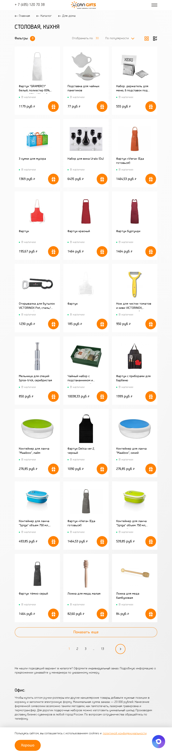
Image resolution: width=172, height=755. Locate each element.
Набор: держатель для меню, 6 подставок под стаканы (132, 89)
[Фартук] (37, 211)
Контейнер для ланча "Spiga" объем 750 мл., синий (34, 524)
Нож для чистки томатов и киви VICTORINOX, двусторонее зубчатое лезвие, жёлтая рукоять (133, 306)
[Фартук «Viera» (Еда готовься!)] (135, 139)
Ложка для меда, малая (84, 593)
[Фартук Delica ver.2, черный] (86, 429)
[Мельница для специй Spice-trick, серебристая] (37, 356)
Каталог (46, 16)
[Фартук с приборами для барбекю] (135, 356)
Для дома (69, 16)
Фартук (24, 231)
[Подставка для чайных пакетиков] (86, 66)
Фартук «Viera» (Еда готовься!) (130, 161)
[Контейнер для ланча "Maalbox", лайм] (37, 429)
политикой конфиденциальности (125, 733)
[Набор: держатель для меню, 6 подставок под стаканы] (135, 66)
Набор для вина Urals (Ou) (86, 158)
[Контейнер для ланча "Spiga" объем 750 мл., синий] (37, 501)
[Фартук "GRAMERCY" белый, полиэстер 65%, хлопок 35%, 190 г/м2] (37, 66)
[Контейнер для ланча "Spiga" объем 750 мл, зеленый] (135, 501)
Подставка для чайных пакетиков (83, 88)
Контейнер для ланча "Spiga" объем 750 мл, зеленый (131, 524)
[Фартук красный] (86, 211)
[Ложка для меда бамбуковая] (135, 574)
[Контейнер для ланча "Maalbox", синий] (135, 429)
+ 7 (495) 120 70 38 (30, 5)
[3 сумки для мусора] (37, 139)
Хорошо (27, 745)
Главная (24, 16)
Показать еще (86, 632)
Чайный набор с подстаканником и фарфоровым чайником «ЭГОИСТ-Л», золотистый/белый (85, 379)
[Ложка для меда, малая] (86, 574)
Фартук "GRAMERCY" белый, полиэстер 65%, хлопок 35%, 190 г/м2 (34, 89)
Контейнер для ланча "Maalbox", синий (131, 451)
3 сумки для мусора (32, 158)
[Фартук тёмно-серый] (37, 574)
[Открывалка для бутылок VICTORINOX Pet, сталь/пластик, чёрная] (37, 284)
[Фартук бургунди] (135, 211)
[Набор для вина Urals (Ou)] (86, 139)
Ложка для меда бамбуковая (127, 596)
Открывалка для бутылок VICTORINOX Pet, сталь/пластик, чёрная (37, 306)
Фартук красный (79, 231)
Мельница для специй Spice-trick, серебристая (35, 378)
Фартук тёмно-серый (33, 593)
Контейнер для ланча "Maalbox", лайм (34, 451)
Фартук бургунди (128, 231)
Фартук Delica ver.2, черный (81, 451)
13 (102, 649)
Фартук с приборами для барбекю (133, 378)
